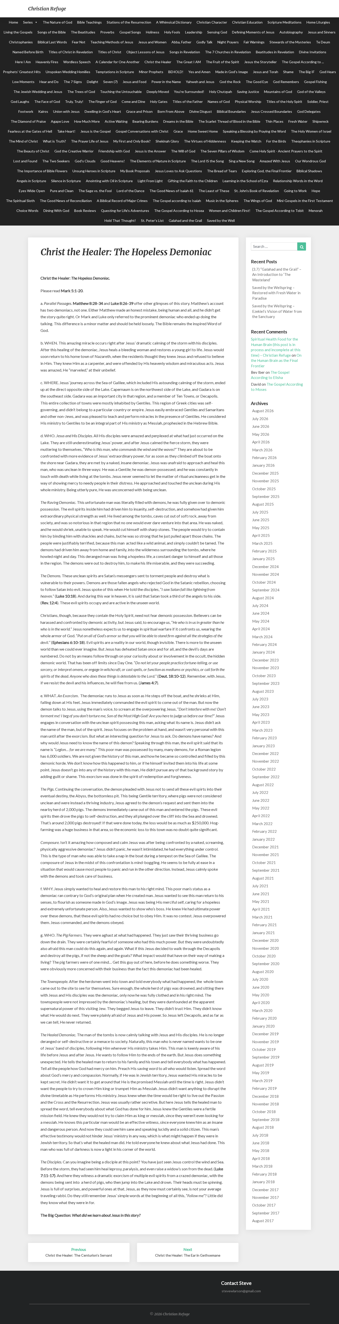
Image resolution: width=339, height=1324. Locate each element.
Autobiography (291, 32)
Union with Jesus (66, 111)
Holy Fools (172, 32)
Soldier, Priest (318, 101)
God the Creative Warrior (74, 151)
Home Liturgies (318, 22)
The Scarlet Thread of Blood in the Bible (229, 121)
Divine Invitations (312, 52)
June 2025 (260, 520)
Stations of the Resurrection (129, 22)
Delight (92, 82)
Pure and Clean (61, 191)
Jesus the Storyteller (260, 62)
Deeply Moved (158, 91)
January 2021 (263, 932)
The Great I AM (188, 62)
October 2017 (264, 1205)
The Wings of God (257, 201)
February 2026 (264, 457)
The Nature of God (57, 22)
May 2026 (260, 434)
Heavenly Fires (47, 62)
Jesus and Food (134, 82)
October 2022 (264, 769)
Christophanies (21, 42)
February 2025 (264, 551)
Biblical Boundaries (231, 111)
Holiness (152, 32)
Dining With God (56, 210)
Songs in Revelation (185, 52)
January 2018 (263, 1182)
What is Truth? (54, 141)
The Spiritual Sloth (20, 201)
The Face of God (47, 101)
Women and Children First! (229, 210)
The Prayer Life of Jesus (89, 141)
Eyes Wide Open (32, 191)
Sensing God (217, 32)
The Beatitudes (83, 32)
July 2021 (260, 886)
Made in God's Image (231, 72)
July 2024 (260, 605)
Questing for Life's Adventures (125, 210)
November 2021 (265, 854)
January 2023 (263, 746)
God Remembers (286, 82)
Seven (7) (110, 82)
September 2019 (265, 1057)
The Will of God (183, 151)
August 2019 (263, 1065)
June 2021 (260, 894)
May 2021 (260, 901)
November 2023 (265, 667)
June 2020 (260, 987)
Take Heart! (66, 131)
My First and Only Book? (132, 141)
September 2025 (265, 496)
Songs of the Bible (51, 32)
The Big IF (306, 72)
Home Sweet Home (203, 131)
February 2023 (264, 738)
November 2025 (265, 481)
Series (28, 22)
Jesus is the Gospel (95, 131)
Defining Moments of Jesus (253, 32)
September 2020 (265, 963)
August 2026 (263, 410)
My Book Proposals (135, 171)
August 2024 (263, 598)
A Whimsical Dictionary (174, 22)
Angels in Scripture (31, 181)
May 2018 (260, 1150)
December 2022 (265, 753)
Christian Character (212, 22)
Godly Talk (204, 42)
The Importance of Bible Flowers (42, 171)
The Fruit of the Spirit (222, 62)
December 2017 (265, 1189)
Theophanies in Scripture (310, 141)
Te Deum (323, 42)
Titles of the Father (187, 101)
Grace (178, 131)
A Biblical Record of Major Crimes (122, 201)
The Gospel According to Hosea (179, 210)
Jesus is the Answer (150, 151)
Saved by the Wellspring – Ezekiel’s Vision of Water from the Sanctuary (277, 311)
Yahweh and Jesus (200, 82)
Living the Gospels (18, 32)
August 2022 (263, 784)
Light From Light (150, 181)
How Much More (87, 121)
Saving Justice (248, 91)
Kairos (43, 111)
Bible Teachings (89, 22)
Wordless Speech (77, 62)
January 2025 (263, 558)
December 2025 (265, 473)
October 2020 (264, 956)
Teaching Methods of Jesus (111, 42)
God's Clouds (85, 161)
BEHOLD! (175, 72)
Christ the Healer (157, 62)
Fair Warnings (254, 42)
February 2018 (264, 1174)
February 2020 (264, 1018)
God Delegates (309, 111)
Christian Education (247, 22)
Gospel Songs (130, 32)
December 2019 (265, 1034)
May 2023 (260, 714)
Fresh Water (297, 121)
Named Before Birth (28, 52)
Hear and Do (49, 82)
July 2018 (260, 1135)
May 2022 (260, 808)
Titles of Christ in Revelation (70, 52)
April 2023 (261, 722)
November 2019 (265, 1041)
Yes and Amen (199, 72)
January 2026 (263, 465)
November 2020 (265, 948)
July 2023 (260, 699)
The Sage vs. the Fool (95, 191)
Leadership (193, 32)
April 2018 (261, 1158)
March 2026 (262, 450)
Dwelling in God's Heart (103, 111)
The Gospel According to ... (303, 62)
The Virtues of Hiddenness (205, 141)
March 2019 (262, 1080)
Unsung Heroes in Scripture (93, 171)
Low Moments (23, 82)
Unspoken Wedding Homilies (68, 72)
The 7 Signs (73, 82)
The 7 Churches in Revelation (228, 52)
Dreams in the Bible (178, 121)
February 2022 (264, 831)
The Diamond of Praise (28, 121)
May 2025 (260, 527)
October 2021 (264, 862)
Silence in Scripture (66, 181)
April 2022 (261, 815)
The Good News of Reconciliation (66, 201)
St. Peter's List (152, 220)
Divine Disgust (200, 111)
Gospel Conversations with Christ (142, 131)
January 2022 (263, 839)
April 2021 (261, 909)
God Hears (327, 72)
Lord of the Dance (130, 191)
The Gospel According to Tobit (279, 210)
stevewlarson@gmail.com (241, 1291)
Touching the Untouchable (121, 91)
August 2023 (263, 691)
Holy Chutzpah (220, 91)
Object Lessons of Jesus (145, 52)
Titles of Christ (109, 52)
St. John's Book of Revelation (256, 191)
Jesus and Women (152, 42)
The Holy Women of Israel (311, 131)
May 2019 (260, 1072)
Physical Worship (248, 101)
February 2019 (264, 1088)
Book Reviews (85, 210)
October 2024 (264, 582)
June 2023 (260, 706)
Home (13, 22)
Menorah (316, 210)
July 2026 (260, 418)
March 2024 (262, 636)
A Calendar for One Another (117, 62)
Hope (316, 191)
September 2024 (265, 590)
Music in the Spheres (222, 201)
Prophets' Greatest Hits (22, 72)
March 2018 (262, 1166)
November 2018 (265, 1104)
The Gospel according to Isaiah (177, 201)
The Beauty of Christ (33, 151)
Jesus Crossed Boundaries (271, 111)
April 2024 (261, 629)
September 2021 (265, 870)
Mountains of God (278, 91)
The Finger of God (102, 101)
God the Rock (230, 82)
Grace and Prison (139, 111)
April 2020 (261, 1002)
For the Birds (276, 141)
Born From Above (171, 111)
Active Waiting (116, 121)
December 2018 (265, 1096)
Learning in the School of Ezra (245, 181)
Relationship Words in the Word (298, 181)
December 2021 (265, 847)
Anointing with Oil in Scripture (109, 181)
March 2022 (262, 823)
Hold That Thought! (120, 220)
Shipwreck (320, 121)
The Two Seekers (56, 161)
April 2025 (261, 535)
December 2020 (265, 940)
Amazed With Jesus (275, 161)
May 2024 (260, 621)
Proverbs (107, 32)
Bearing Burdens (145, 121)
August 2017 (263, 1220)
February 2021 (264, 924)
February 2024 (264, 644)
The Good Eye (257, 82)
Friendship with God (114, 151)
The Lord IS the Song (207, 161)
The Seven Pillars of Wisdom (222, 151)
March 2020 (262, 1010)
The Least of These (214, 191)
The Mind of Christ (23, 141)
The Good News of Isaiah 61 (171, 191)
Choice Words (27, 210)
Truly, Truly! (74, 101)
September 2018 (265, 1119)
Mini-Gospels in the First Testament (305, 201)
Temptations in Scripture (114, 72)
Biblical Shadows (309, 171)
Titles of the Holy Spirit (284, 101)
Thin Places (274, 121)
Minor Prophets (151, 72)
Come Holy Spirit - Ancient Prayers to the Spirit (285, 151)
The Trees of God (81, 91)
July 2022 (260, 792)
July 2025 (260, 512)
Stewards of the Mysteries (290, 42)
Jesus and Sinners (322, 32)
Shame (288, 72)
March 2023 (262, 730)
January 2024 (263, 652)
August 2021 (263, 878)
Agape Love (60, 121)
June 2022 (260, 800)
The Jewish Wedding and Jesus (37, 91)
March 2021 (262, 917)
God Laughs (20, 101)
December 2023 (265, 660)
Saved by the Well (221, 220)
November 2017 (265, 1197)
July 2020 (260, 979)
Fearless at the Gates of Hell (30, 131)
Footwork (25, 111)
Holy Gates (159, 101)
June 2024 (260, 613)
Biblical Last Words (52, 42)
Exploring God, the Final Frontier (267, 171)
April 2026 (261, 442)
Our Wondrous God (310, 161)
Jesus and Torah (265, 72)
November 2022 (265, 761)
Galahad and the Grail (185, 220)
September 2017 (265, 1213)
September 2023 (265, 683)
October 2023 (264, 675)
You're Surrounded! (189, 91)
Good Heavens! (113, 161)
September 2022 (265, 777)
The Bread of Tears (222, 171)
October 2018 (264, 1111)
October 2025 (264, 489)
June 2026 (260, 426)
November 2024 (265, 574)
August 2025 (263, 504)
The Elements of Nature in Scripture (158, 161)
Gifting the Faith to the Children (193, 181)
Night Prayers (228, 42)
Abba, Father (181, 42)
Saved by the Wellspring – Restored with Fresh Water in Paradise (276, 292)
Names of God (219, 101)
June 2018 (260, 1143)
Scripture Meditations (285, 22)
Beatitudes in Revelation (275, 52)
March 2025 (262, 543)
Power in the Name (166, 82)
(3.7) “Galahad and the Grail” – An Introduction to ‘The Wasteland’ (276, 274)
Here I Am (23, 62)
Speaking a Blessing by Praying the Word (254, 131)
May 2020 (260, 995)
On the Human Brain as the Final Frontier (276, 360)
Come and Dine (133, 101)
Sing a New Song (242, 161)
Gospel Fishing (315, 82)
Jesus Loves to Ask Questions (178, 171)
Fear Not (78, 42)
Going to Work (295, 191)
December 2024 (265, 566)
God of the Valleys (311, 91)
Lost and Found (25, 161)
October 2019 (264, 1049)
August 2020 (263, 971)
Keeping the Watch (246, 141)
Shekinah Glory (167, 141)
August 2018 (263, 1127)
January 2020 (263, 1026)
